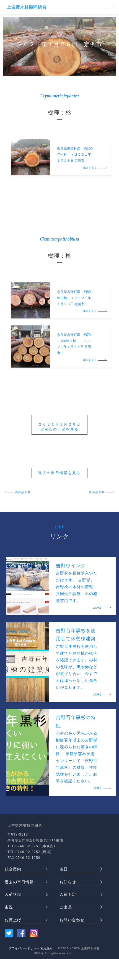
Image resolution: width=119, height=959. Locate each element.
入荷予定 (68, 894)
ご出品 (66, 907)
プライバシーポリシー (24, 948)
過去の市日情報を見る (59, 473)
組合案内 (13, 869)
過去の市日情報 (19, 882)
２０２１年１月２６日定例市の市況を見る (59, 426)
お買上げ (13, 920)
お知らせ (68, 882)
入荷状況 (13, 894)
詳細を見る (90, 168)
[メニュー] (109, 7)
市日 (64, 869)
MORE (97, 608)
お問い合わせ (72, 920)
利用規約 (46, 948)
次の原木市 (96, 492)
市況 (9, 907)
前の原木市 (22, 492)
